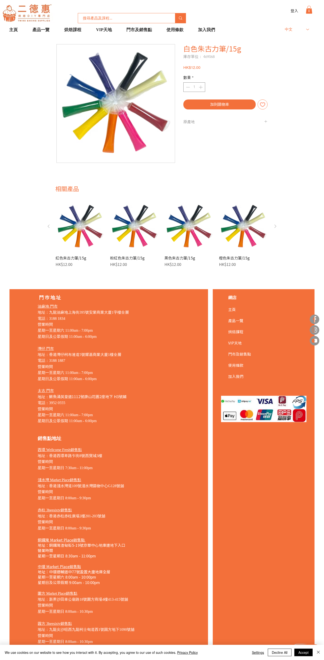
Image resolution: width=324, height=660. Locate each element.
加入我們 (235, 376)
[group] (162, 237)
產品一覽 (235, 320)
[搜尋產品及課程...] (180, 18)
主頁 (232, 309)
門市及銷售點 (239, 354)
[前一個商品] (48, 226)
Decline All (279, 652)
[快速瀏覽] (80, 226)
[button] (309, 10)
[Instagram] (314, 330)
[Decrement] (187, 87)
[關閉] (318, 652)
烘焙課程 (235, 332)
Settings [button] (258, 652)
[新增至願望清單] (263, 104)
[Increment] (201, 87)
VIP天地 (235, 343)
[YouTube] (314, 340)
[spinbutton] (194, 87)
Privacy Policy (187, 652)
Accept (303, 652)
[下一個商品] (275, 226)
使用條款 (235, 365)
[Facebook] (314, 319)
